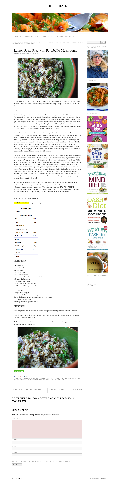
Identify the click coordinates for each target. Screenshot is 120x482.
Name (14, 440)
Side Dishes (46, 378)
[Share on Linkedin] (22, 376)
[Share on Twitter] (16, 376)
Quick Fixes (59, 36)
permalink (60, 380)
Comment (16, 418)
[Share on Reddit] (18, 376)
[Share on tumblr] (24, 376)
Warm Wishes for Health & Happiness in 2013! (66, 42)
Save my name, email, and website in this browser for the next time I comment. (41, 461)
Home (16, 36)
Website (15, 452)
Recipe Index (69, 36)
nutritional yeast (27, 380)
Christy (18, 53)
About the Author (26, 36)
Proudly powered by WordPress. (99, 478)
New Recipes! (48, 36)
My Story (38, 36)
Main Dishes (37, 378)
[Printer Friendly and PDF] (19, 371)
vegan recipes (39, 380)
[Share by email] (26, 376)
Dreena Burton (65, 378)
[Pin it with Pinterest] (20, 376)
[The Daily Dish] (60, 23)
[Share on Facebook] (14, 376)
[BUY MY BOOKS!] (97, 128)
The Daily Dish (60, 6)
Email (14, 446)
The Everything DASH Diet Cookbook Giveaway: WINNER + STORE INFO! (27, 390)
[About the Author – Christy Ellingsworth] (97, 63)
